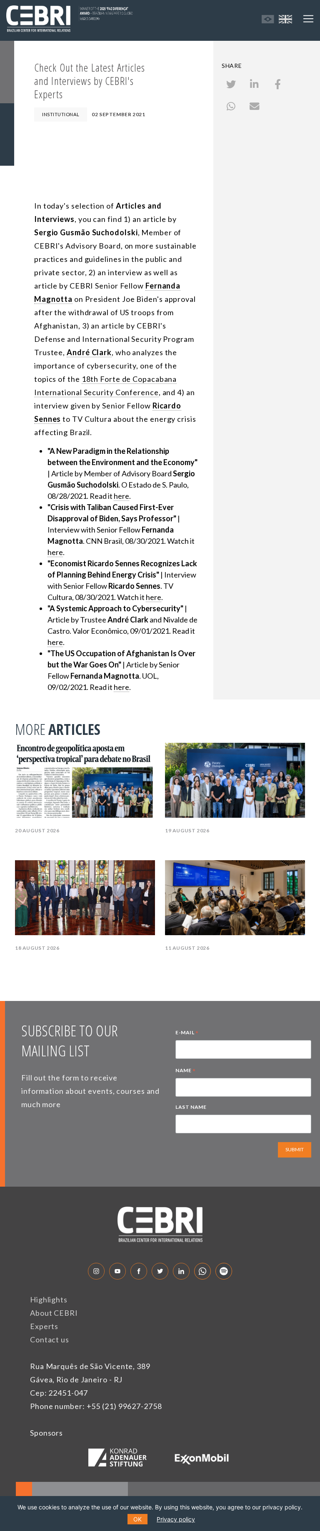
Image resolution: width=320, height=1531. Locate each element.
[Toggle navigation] (308, 18)
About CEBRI (54, 1312)
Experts (44, 1326)
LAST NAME (190, 1107)
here (121, 495)
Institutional (60, 114)
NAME (185, 1071)
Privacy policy (176, 1519)
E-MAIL (187, 1033)
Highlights (49, 1299)
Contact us (49, 1339)
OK (137, 1519)
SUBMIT (294, 1149)
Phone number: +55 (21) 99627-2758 (96, 1406)
